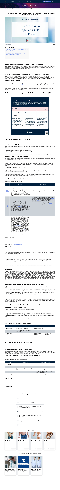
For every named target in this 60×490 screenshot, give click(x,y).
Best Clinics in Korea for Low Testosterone (12, 50)
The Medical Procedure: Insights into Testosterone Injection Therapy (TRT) (17, 49)
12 (13, 388)
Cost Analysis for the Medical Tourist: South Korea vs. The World (15, 53)
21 (22, 388)
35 (37, 388)
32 (34, 388)
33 (35, 388)
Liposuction (38, 200)
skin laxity (52, 198)
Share (54, 44)
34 (36, 388)
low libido (23, 84)
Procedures (12, 1)
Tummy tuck (50, 203)
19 (20, 388)
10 (11, 388)
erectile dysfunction (29, 84)
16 (17, 388)
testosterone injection (39, 286)
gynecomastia (20, 206)
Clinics (22, 1)
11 (12, 388)
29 (31, 388)
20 (21, 388)
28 (30, 388)
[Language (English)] (52, 1)
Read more (13, 448)
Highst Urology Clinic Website (18, 244)
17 (18, 388)
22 (23, 388)
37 (39, 388)
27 (29, 388)
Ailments (19, 1)
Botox (24, 229)
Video (30, 1)
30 (32, 388)
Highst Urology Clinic (7, 191)
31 (33, 388)
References (7, 57)
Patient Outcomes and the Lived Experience (12, 54)
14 (15, 388)
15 (16, 388)
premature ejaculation (18, 225)
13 (14, 388)
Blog (27, 1)
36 (38, 388)
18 (19, 388)
